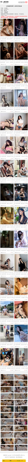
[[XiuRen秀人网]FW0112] (21, 310)
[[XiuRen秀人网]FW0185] (21, 99)
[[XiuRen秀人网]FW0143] (7, 240)
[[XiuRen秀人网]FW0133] (7, 310)
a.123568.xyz (14, 460)
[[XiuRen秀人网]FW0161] (7, 193)
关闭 (22, 460)
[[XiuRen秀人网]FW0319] (21, 28)
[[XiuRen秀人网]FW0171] (7, 169)
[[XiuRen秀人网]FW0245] (21, 52)
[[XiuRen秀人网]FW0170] (21, 169)
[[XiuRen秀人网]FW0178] (7, 122)
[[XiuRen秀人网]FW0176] (21, 122)
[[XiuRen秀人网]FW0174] (7, 146)
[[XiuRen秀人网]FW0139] (21, 240)
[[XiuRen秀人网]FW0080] (21, 358)
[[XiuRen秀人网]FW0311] (7, 52)
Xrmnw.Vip (7, 460)
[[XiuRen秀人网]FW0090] (7, 358)
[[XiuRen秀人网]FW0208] (21, 75)
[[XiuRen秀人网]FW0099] (21, 334)
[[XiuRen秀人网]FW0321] (7, 28)
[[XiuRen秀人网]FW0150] (21, 216)
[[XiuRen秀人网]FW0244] (7, 75)
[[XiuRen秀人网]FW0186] (7, 99)
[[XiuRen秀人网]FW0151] (7, 216)
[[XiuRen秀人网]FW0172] (21, 146)
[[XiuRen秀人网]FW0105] (7, 334)
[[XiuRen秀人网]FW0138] (7, 263)
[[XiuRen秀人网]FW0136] (7, 287)
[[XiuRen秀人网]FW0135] (21, 287)
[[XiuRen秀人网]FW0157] (21, 193)
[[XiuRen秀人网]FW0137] (21, 263)
